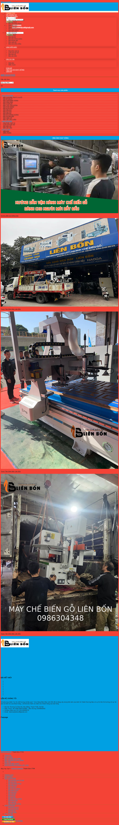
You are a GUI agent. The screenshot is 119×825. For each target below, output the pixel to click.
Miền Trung (11, 64)
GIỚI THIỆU (8, 757)
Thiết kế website (17, 768)
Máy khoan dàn (13, 40)
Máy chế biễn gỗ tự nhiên (12, 758)
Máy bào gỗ (12, 54)
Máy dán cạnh (12, 25)
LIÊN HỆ (9, 71)
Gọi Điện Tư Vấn (9, 821)
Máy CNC (7, 762)
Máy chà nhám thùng (14, 23)
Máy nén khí (12, 37)
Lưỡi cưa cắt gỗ (13, 52)
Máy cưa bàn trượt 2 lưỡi (16, 20)
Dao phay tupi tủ (13, 51)
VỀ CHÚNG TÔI (11, 15)
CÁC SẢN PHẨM (11, 16)
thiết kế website (6, 752)
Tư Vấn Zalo (7, 817)
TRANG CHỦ (10, 13)
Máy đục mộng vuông (15, 38)
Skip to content (6, 1)
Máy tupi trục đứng (14, 28)
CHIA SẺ (9, 68)
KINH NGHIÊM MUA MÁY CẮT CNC (16, 765)
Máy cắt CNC (12, 56)
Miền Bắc (11, 63)
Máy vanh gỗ (12, 42)
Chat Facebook (8, 819)
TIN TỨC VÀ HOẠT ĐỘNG (15, 70)
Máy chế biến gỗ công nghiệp (14, 760)
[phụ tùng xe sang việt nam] (15, 11)
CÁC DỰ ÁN (10, 59)
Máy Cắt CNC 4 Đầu (14, 44)
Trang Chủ (7, 755)
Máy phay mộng (13, 30)
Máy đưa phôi (12, 32)
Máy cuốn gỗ (12, 27)
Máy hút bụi (12, 35)
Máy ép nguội (12, 22)
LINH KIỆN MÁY (11, 47)
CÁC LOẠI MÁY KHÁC (11, 763)
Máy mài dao (12, 33)
